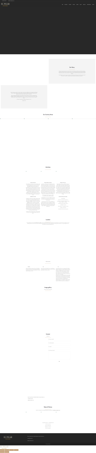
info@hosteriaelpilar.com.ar (11, 0)
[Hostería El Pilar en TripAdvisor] (84, 437)
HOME (62, 4)
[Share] (7, 450)
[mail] (92, 1)
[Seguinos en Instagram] (81, 437)
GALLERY (81, 4)
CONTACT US (84, 4)
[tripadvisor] (94, 1)
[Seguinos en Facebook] (78, 437)
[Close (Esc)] (2, 450)
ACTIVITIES (74, 4)
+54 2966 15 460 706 (4, 0)
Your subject (50, 346)
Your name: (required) (51, 339)
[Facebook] (89, 1)
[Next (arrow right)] (7, 452)
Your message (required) (51, 350)
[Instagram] (91, 1)
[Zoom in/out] (16, 450)
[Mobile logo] (4, 448)
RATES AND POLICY (89, 4)
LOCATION (77, 4)
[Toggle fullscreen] (11, 450)
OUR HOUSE (70, 4)
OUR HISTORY (66, 4)
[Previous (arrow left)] (2, 452)
